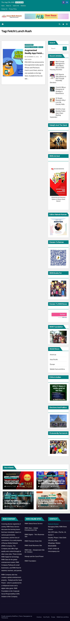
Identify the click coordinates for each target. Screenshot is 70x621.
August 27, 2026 (11, 486)
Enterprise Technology (24, 495)
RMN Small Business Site (33, 545)
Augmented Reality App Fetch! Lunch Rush (33, 53)
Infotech (7, 497)
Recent (41, 47)
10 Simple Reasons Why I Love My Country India (51, 502)
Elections (49, 475)
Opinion (54, 497)
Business (14, 495)
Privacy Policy (13, 9)
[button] (59, 24)
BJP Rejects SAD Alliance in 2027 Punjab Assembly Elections (51, 483)
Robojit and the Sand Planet (34, 556)
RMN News (22, 486)
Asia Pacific (54, 359)
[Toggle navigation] (67, 24)
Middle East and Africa (57, 369)
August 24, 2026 (11, 506)
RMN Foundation (30, 561)
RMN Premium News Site (33, 541)
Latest (14, 477)
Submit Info (16, 5)
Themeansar (4, 618)
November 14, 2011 (32, 56)
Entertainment (29, 44)
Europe (52, 364)
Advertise (23, 5)
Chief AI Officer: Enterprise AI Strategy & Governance (17, 503)
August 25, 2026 (45, 486)
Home (2, 5)
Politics (61, 475)
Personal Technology (31, 47)
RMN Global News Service (34, 523)
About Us (8, 5)
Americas (53, 354)
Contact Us (4, 9)
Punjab (40, 477)
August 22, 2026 (45, 506)
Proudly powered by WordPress (9, 616)
